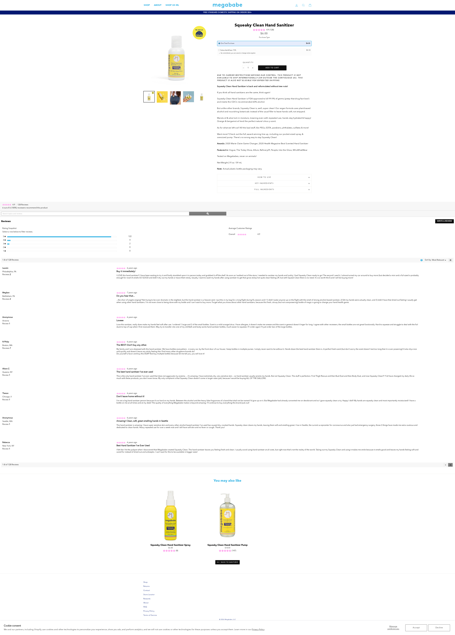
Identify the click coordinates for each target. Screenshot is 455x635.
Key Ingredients (264, 183)
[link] (6, 205)
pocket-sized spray (292, 134)
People (274, 150)
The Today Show (244, 150)
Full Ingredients (264, 189)
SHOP (147, 5)
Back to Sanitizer (229, 562)
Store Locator (149, 595)
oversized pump (225, 137)
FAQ (145, 607)
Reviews (24, 205)
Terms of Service (150, 615)
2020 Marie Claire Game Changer (241, 144)
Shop (145, 582)
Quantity (248, 62)
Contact (146, 590)
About (145, 603)
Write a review (445, 221)
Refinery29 (265, 150)
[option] (227, 12)
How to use (264, 177)
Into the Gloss (285, 150)
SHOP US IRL (172, 5)
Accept (416, 628)
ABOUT (157, 5)
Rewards (146, 599)
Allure (256, 150)
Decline (439, 628)
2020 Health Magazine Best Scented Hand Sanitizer (283, 144)
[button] (450, 465)
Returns (146, 586)
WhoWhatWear (300, 150)
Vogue (232, 150)
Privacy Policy (258, 630)
